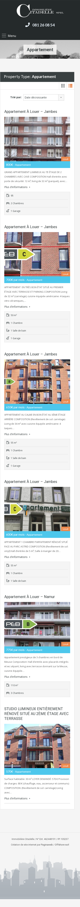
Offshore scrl (62, 844)
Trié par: (16, 97)
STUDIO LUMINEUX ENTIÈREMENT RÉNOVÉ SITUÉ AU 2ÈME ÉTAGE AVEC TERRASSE (36, 714)
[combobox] (43, 97)
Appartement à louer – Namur (29, 596)
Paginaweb (47, 844)
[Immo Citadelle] (40, 11)
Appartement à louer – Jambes (30, 111)
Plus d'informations (16, 187)
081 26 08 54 (43, 24)
